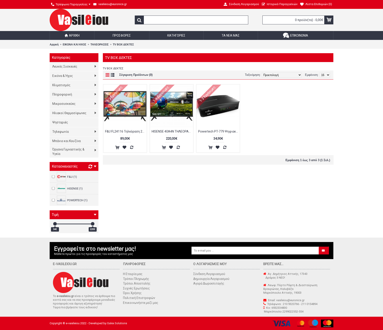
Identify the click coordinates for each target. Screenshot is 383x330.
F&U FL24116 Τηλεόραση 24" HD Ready (126, 131)
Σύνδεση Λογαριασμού (209, 274)
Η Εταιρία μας (133, 274)
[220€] (92, 224)
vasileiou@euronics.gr (290, 300)
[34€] (55, 224)
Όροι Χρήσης (132, 293)
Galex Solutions (117, 323)
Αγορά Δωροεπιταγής (208, 283)
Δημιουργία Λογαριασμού (211, 279)
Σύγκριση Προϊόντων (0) (135, 74)
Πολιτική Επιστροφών (139, 298)
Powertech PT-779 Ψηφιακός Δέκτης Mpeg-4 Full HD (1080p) (219, 131)
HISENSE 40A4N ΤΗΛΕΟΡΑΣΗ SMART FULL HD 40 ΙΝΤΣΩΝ (172, 131)
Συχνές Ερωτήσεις (136, 288)
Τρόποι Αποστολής (136, 283)
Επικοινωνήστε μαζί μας (140, 303)
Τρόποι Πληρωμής (136, 279)
